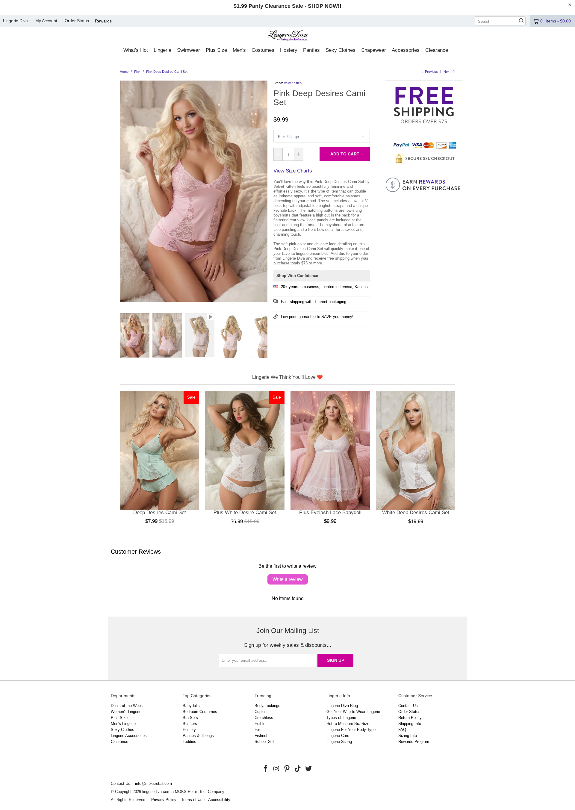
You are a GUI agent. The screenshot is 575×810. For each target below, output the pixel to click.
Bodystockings (267, 705)
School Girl (264, 741)
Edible (260, 723)
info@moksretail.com (153, 783)
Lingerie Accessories (129, 735)
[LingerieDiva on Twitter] (308, 769)
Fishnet (261, 735)
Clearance (119, 741)
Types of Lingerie (341, 717)
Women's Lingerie (126, 711)
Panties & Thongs (198, 735)
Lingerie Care (337, 735)
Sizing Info (407, 735)
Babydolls (191, 705)
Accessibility (219, 799)
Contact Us (408, 705)
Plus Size (119, 717)
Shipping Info (409, 723)
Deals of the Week (127, 705)
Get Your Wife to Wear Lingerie (353, 711)
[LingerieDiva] (287, 36)
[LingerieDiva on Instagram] (276, 769)
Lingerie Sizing (339, 741)
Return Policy (410, 717)
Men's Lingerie (123, 723)
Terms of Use (193, 799)
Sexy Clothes (122, 729)
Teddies (189, 741)
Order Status (77, 20)
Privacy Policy (163, 799)
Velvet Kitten (293, 83)
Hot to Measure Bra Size (347, 723)
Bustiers (190, 723)
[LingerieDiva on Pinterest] (287, 769)
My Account (46, 20)
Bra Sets (190, 717)
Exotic (260, 729)
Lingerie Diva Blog (342, 705)
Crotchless (264, 717)
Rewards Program (413, 741)
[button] (135, 51)
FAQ (402, 729)
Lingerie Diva (15, 20)
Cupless (262, 711)
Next (447, 71)
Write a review (288, 579)
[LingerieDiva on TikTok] (297, 769)
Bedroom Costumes (200, 711)
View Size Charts (292, 171)
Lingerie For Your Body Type (351, 729)
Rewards (103, 21)
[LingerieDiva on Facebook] (265, 769)
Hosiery (189, 729)
